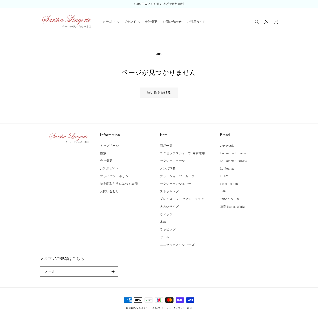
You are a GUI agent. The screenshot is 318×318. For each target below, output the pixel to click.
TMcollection (229, 183)
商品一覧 (166, 145)
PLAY (224, 176)
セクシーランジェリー (175, 183)
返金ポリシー (143, 308)
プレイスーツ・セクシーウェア (182, 199)
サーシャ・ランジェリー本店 (177, 308)
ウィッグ (166, 214)
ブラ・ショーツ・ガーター (179, 176)
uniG (223, 191)
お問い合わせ (109, 191)
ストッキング (169, 191)
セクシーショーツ (172, 160)
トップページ (109, 145)
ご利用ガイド (109, 168)
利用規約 (130, 308)
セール (164, 237)
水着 (163, 222)
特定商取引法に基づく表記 (119, 183)
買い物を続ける (159, 92)
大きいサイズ (169, 206)
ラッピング (168, 229)
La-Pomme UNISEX (233, 160)
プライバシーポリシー (116, 176)
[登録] (113, 271)
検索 (103, 153)
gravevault (227, 145)
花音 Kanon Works (232, 206)
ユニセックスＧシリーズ (177, 245)
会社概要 (106, 160)
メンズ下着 (168, 168)
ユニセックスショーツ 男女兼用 (182, 153)
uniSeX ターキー (231, 199)
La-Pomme (227, 168)
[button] (110, 21)
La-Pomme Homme (233, 153)
